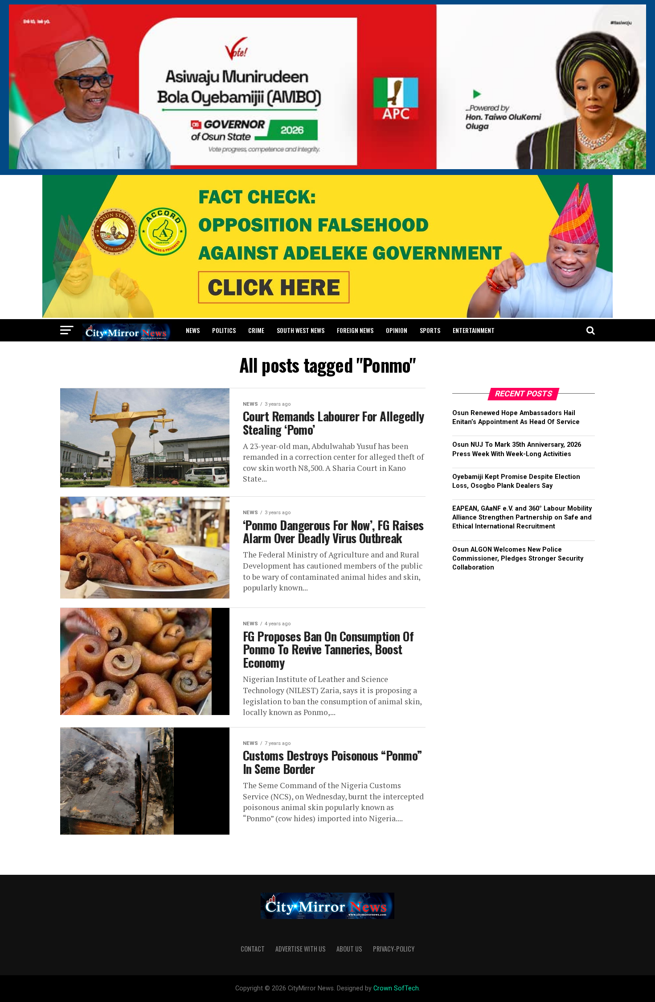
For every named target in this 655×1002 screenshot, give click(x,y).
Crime (256, 330)
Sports (430, 330)
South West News (300, 330)
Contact (253, 948)
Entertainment (474, 330)
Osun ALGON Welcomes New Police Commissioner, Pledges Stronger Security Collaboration (517, 558)
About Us (349, 948)
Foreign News (355, 330)
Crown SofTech (396, 988)
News (193, 330)
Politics (224, 330)
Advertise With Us (300, 948)
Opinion (396, 330)
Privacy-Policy (393, 948)
